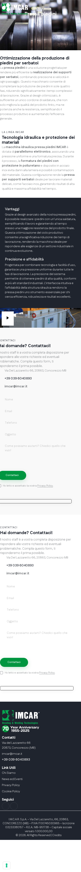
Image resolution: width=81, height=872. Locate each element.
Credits (57, 835)
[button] (35, 20)
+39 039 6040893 (16, 759)
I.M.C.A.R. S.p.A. (18, 819)
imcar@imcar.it (16, 386)
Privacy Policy (45, 485)
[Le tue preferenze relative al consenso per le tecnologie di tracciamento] (6, 865)
